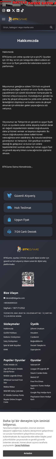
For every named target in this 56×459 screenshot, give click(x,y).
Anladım (28, 453)
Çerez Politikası (22, 445)
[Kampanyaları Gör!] (28, 3)
